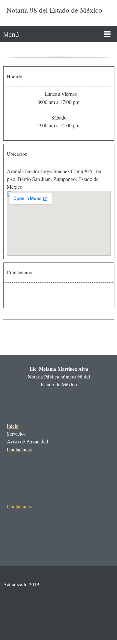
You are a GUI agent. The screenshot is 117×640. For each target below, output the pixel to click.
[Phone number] (14, 295)
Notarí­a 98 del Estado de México (54, 10)
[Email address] (30, 295)
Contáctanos (19, 506)
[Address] (39, 526)
